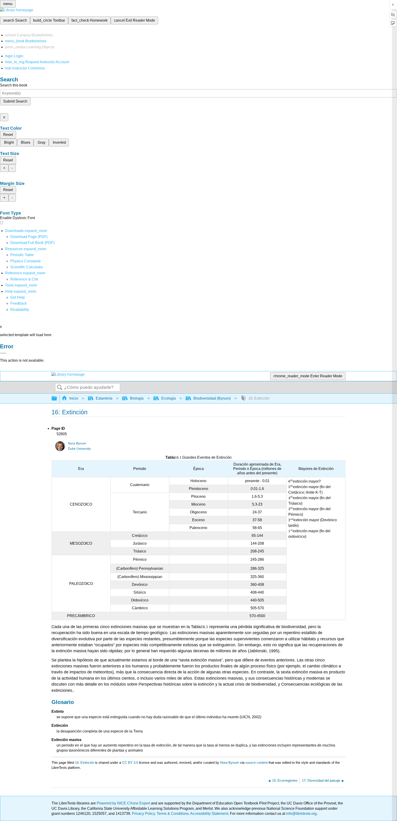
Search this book (13, 85)
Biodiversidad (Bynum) (212, 398)
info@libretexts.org (301, 813)
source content (256, 762)
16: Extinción (84, 762)
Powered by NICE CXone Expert (124, 803)
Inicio (73, 398)
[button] (18, 303)
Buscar (59, 388)
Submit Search (15, 101)
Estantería (104, 398)
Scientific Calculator (26, 267)
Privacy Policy (143, 813)
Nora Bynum (77, 443)
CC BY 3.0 (130, 762)
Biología (137, 398)
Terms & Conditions (173, 813)
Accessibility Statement (209, 813)
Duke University (79, 448)
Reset (8, 135)
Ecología (168, 398)
